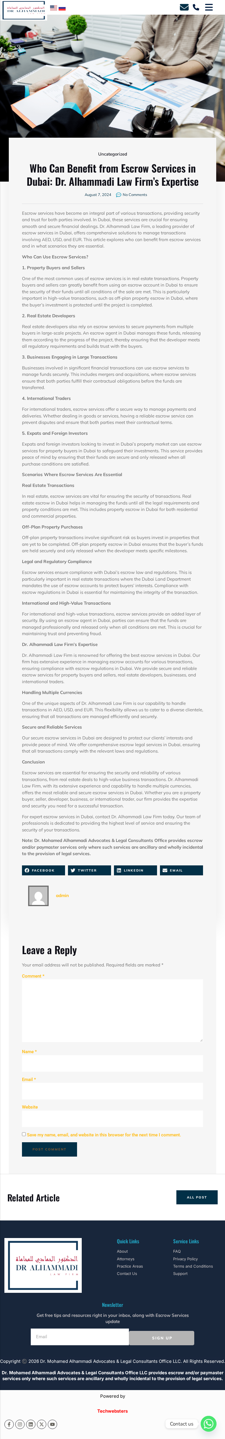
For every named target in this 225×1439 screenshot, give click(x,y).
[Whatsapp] (209, 1424)
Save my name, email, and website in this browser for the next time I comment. (104, 1135)
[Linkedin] (30, 1424)
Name (29, 1051)
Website (30, 1107)
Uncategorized (112, 154)
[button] (43, 870)
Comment (33, 976)
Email (29, 1079)
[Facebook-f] (9, 1424)
